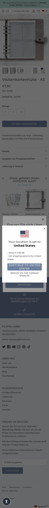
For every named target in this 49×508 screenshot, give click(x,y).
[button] (6, 501)
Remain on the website (24, 274)
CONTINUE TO (25, 267)
